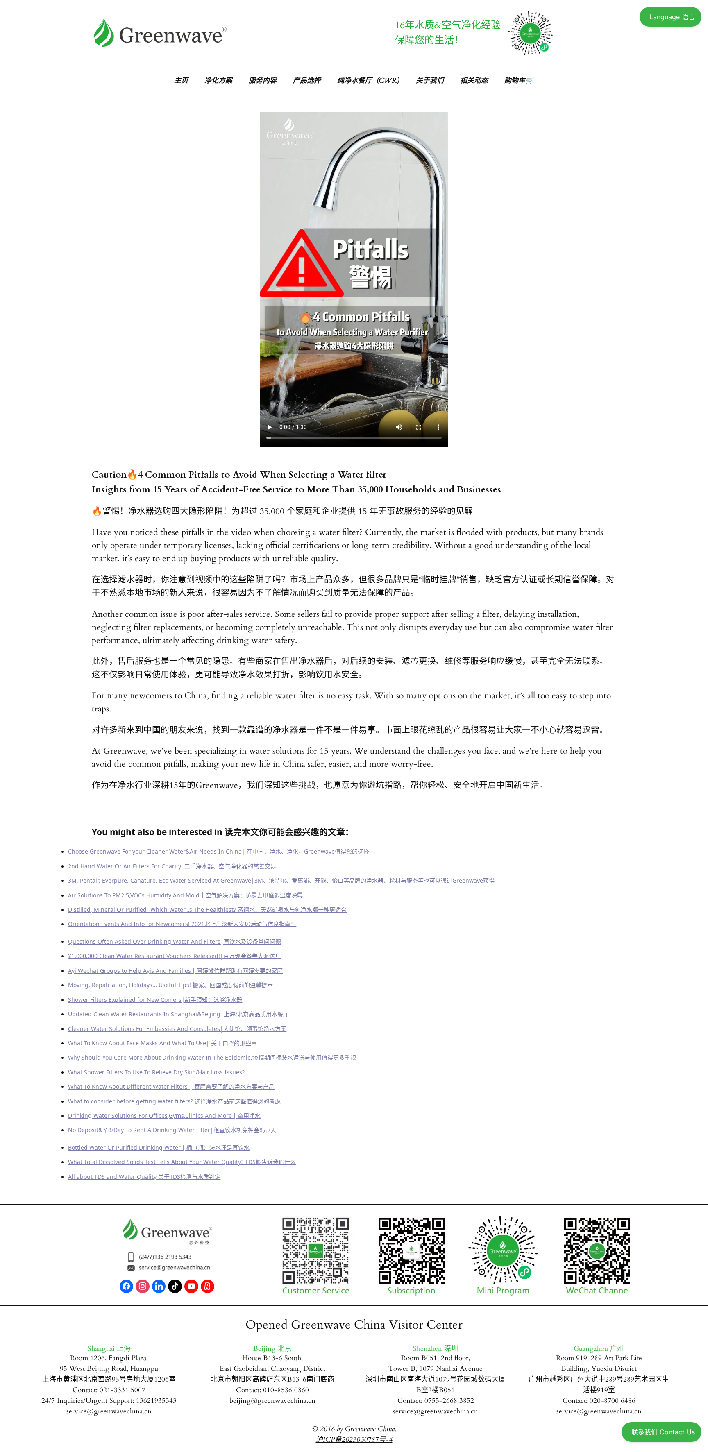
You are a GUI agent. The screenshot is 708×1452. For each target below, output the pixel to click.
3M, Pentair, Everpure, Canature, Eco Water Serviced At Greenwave (159, 880)
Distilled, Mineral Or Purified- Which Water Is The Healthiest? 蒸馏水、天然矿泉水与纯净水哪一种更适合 (207, 909)
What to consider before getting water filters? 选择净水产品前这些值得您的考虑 (174, 1101)
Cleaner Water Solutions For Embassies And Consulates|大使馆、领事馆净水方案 (177, 1029)
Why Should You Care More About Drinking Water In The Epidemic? (160, 1057)
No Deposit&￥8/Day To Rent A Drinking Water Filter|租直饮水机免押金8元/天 (172, 1130)
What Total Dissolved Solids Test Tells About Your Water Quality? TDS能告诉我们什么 (182, 1162)
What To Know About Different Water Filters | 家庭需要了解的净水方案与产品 (171, 1086)
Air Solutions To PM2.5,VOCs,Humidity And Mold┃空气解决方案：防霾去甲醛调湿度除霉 (185, 895)
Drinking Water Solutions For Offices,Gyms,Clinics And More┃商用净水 (164, 1115)
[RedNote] (208, 1287)
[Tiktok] (175, 1287)
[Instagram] (142, 1287)
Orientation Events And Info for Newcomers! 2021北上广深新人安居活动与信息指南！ (182, 924)
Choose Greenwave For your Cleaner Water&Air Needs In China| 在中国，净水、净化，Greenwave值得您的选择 (218, 851)
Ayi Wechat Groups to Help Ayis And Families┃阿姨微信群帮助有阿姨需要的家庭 (175, 970)
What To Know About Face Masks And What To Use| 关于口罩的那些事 (162, 1043)
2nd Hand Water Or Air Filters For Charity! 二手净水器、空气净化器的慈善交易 (172, 866)
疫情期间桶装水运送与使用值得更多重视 (304, 1057)
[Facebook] (126, 1287)
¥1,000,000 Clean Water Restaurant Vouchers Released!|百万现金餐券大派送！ (174, 956)
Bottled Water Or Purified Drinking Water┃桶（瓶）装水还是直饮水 (159, 1147)
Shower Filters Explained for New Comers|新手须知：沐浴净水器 (155, 999)
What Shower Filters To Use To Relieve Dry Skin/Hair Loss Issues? (156, 1072)
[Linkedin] (159, 1287)
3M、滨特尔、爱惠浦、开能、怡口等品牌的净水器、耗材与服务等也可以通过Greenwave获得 (374, 880)
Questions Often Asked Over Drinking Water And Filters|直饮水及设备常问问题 (174, 941)
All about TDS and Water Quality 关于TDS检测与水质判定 (144, 1176)
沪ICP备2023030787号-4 (354, 1439)
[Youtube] (191, 1287)
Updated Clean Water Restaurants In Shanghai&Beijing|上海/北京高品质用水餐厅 (178, 1014)
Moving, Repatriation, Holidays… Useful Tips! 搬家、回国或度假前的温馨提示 (170, 985)
